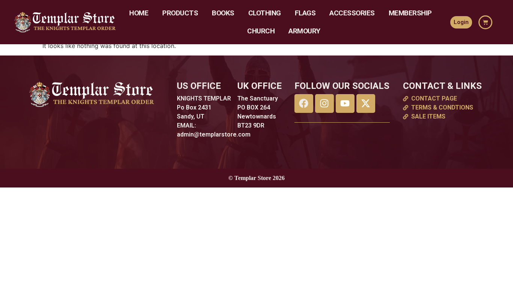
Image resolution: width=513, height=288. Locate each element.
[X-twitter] (365, 103)
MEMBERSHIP (410, 13)
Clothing (264, 13)
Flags (305, 13)
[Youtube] (345, 103)
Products (180, 13)
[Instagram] (324, 103)
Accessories (352, 13)
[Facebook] (303, 103)
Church (261, 31)
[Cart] (485, 22)
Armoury (304, 31)
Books (223, 13)
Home (138, 13)
